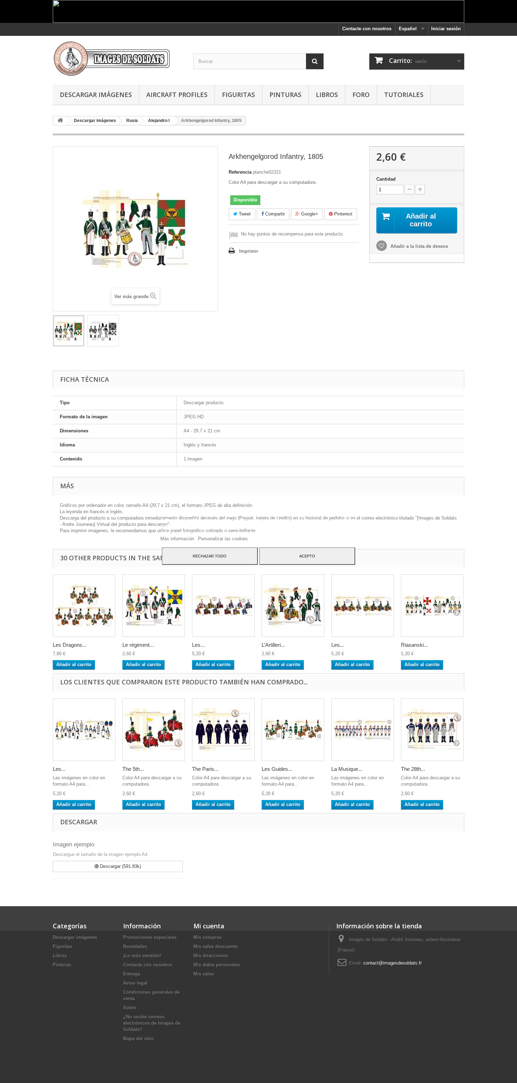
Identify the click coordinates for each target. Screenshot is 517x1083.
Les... (198, 645)
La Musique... (346, 769)
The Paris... (205, 769)
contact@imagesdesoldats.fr (392, 963)
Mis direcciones (210, 955)
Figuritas (238, 94)
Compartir (274, 214)
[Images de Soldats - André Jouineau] (118, 58)
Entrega (131, 973)
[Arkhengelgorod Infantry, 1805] (68, 330)
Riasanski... (414, 645)
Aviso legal (135, 983)
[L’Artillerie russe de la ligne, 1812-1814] (293, 605)
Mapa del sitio (138, 1038)
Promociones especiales (150, 937)
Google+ (309, 214)
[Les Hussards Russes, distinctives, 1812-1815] (223, 605)
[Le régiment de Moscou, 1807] (153, 605)
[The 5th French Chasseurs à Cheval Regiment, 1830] (153, 729)
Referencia (240, 172)
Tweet (244, 214)
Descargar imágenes (96, 94)
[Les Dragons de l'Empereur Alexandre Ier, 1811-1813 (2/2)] (84, 605)
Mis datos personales (216, 964)
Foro (361, 94)
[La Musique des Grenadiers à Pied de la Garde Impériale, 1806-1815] (362, 729)
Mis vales (203, 973)
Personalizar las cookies (223, 538)
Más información (178, 538)
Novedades (135, 946)
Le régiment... (138, 645)
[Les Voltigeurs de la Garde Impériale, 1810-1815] (84, 729)
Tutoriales (403, 94)
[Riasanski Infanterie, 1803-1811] (432, 605)
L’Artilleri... (273, 645)
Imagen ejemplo (73, 844)
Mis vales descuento (215, 946)
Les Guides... (277, 769)
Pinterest (342, 214)
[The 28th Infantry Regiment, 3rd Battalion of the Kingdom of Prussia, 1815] (432, 729)
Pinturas (285, 94)
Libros (327, 94)
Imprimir (248, 251)
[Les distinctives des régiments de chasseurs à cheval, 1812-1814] (362, 605)
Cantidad (386, 179)
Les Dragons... (70, 645)
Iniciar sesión (446, 28)
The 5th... (133, 769)
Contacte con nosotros (366, 28)
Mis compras (207, 937)
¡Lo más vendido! (142, 955)
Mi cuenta (208, 926)
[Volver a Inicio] (60, 120)
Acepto (307, 556)
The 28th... (413, 769)
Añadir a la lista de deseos (418, 246)
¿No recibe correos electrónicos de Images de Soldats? (151, 1023)
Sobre (129, 1007)
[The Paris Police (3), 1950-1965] (223, 729)
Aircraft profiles (177, 94)
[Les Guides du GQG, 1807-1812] (293, 729)
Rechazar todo (209, 556)
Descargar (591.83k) (119, 866)
